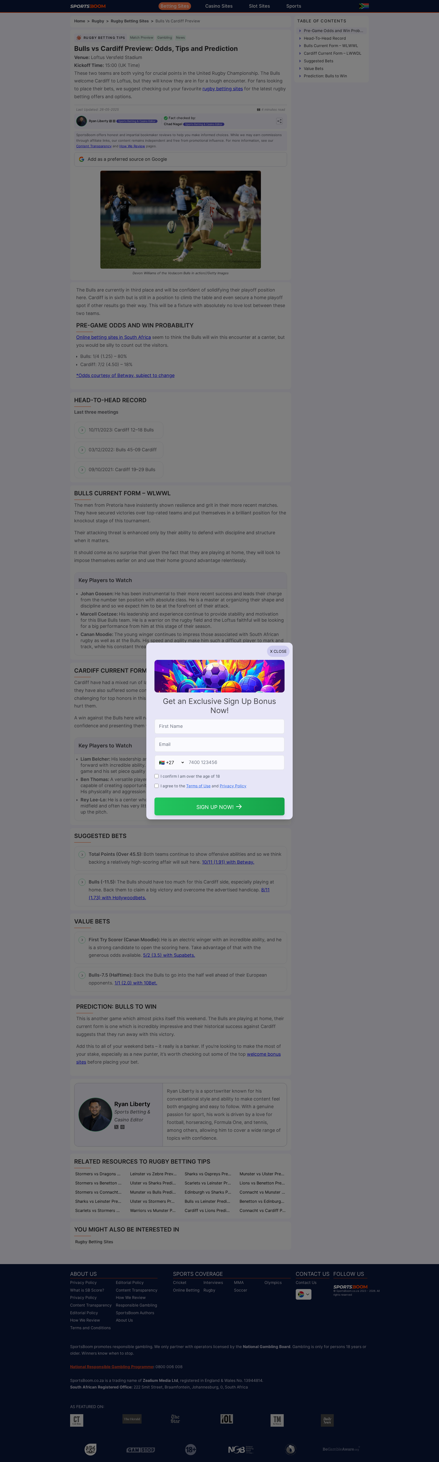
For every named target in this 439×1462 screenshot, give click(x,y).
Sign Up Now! (219, 806)
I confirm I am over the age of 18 (190, 776)
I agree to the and (203, 786)
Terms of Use (198, 786)
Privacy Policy (233, 786)
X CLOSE (278, 651)
